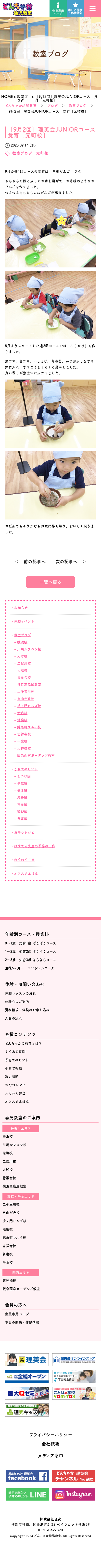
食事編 (22, 818)
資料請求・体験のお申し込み (27, 1010)
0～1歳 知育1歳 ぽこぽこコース (30, 943)
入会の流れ (13, 1018)
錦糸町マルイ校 (29, 727)
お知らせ (21, 607)
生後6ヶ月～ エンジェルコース (29, 968)
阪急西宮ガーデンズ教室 (36, 755)
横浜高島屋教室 (14, 1186)
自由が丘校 (25, 698)
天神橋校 (24, 748)
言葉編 (22, 804)
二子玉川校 (25, 691)
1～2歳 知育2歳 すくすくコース (30, 951)
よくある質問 (15, 1051)
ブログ (52, 105)
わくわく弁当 (24, 859)
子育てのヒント (26, 769)
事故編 (22, 783)
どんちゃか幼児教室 (21, 105)
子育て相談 (13, 1068)
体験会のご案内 (17, 1001)
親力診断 (12, 1076)
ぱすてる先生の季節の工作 (34, 846)
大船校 (22, 670)
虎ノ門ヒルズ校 (29, 706)
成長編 (22, 797)
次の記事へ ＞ (70, 561)
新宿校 (22, 713)
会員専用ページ (58, 12)
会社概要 (50, 1444)
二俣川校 (24, 663)
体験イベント (24, 621)
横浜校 (22, 642)
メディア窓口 (50, 1455)
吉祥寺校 (24, 734)
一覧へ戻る (50, 582)
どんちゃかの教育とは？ (23, 1043)
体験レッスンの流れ (20, 993)
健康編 (22, 790)
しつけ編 (24, 776)
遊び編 (22, 811)
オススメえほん (26, 873)
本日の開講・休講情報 (75, 11)
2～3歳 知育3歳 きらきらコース (30, 960)
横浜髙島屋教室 (29, 684)
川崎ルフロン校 (29, 649)
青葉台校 (24, 677)
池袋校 (22, 720)
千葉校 (22, 741)
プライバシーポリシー (50, 1434)
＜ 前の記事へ (30, 561)
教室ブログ (78, 105)
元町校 (42, 153)
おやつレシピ (24, 832)
